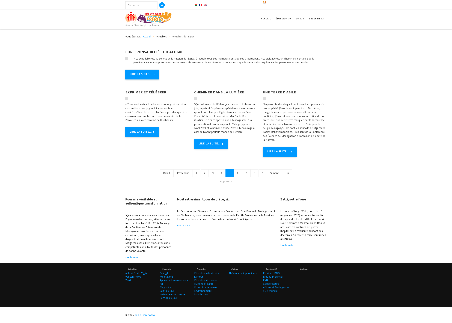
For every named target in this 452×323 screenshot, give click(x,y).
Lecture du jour (168, 298)
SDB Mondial (270, 290)
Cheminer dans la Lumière (219, 92)
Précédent (183, 173)
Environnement (203, 290)
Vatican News (133, 276)
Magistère (165, 287)
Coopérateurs (271, 283)
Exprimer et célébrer (145, 92)
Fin (287, 173)
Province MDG (271, 273)
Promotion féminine (205, 287)
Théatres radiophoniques (243, 273)
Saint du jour (167, 290)
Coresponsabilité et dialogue (154, 52)
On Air (300, 19)
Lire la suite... (141, 74)
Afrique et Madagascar (276, 287)
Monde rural (201, 294)
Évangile (164, 273)
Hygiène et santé (203, 283)
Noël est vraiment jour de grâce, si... (203, 199)
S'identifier (316, 19)
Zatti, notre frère (293, 199)
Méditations (166, 276)
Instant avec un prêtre (172, 294)
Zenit (128, 280)
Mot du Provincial (273, 276)
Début (166, 173)
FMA (265, 280)
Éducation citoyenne (205, 280)
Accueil (266, 19)
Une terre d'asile (279, 92)
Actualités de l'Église (136, 273)
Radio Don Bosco (145, 315)
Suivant (274, 173)
